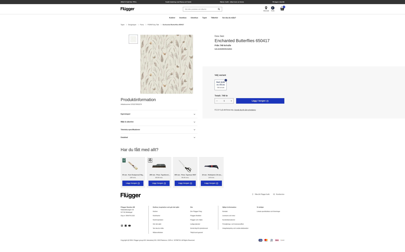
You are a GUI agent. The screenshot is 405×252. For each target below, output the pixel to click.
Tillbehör (214, 18)
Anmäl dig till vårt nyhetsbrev (245, 110)
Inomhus (182, 18)
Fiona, (217, 36)
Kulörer (172, 18)
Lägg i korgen (259, 101)
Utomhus (194, 18)
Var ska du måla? (229, 18)
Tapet (204, 18)
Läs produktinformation (223, 49)
